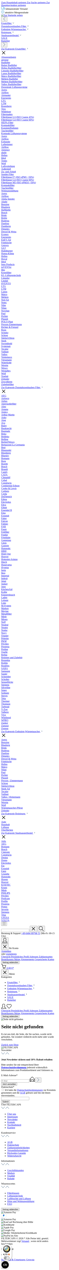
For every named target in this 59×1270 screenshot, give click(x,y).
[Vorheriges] (4, 19)
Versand (25, 1241)
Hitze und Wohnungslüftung (20, 1201)
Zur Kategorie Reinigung (13, 813)
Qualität (11, 1176)
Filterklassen (13, 1193)
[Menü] (4, 924)
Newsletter (12, 1119)
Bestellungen (7, 959)
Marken (11, 1173)
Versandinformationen (17, 1150)
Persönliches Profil (20, 956)
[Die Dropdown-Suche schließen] (33, 929)
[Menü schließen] (4, 947)
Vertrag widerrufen (10, 962)
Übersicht (6, 956)
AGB (22, 1092)
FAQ (9, 1204)
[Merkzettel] (9, 1008)
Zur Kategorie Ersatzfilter (13, 49)
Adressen (34, 956)
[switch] (6, 1258)
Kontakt (11, 1122)
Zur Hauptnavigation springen (25, 4)
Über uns (11, 1114)
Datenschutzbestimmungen (30, 1090)
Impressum (12, 1116)
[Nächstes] (4, 44)
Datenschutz (13, 1145)
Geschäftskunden (15, 1170)
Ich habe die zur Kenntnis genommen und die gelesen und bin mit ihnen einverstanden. (28, 1093)
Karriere (11, 1127)
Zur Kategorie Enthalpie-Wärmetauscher (21, 731)
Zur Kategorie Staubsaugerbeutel (17, 833)
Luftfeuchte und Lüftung (19, 1198)
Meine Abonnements (24, 959)
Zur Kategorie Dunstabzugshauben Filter (21, 387)
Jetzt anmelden (9, 1084)
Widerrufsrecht (14, 1156)
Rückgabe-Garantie (16, 1153)
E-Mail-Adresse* (9, 1075)
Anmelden (6, 951)
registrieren (11, 954)
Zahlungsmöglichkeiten (18, 1147)
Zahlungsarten (45, 956)
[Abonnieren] (38, 1080)
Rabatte (11, 1178)
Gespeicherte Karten (44, 959)
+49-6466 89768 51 (30, 933)
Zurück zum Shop (9, 1044)
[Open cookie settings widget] (5, 1264)
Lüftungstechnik (15, 1196)
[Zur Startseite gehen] (12, 15)
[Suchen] (41, 929)
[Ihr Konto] (4, 940)
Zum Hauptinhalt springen (14, 2)
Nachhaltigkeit (14, 1125)
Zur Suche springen (36, 2)
